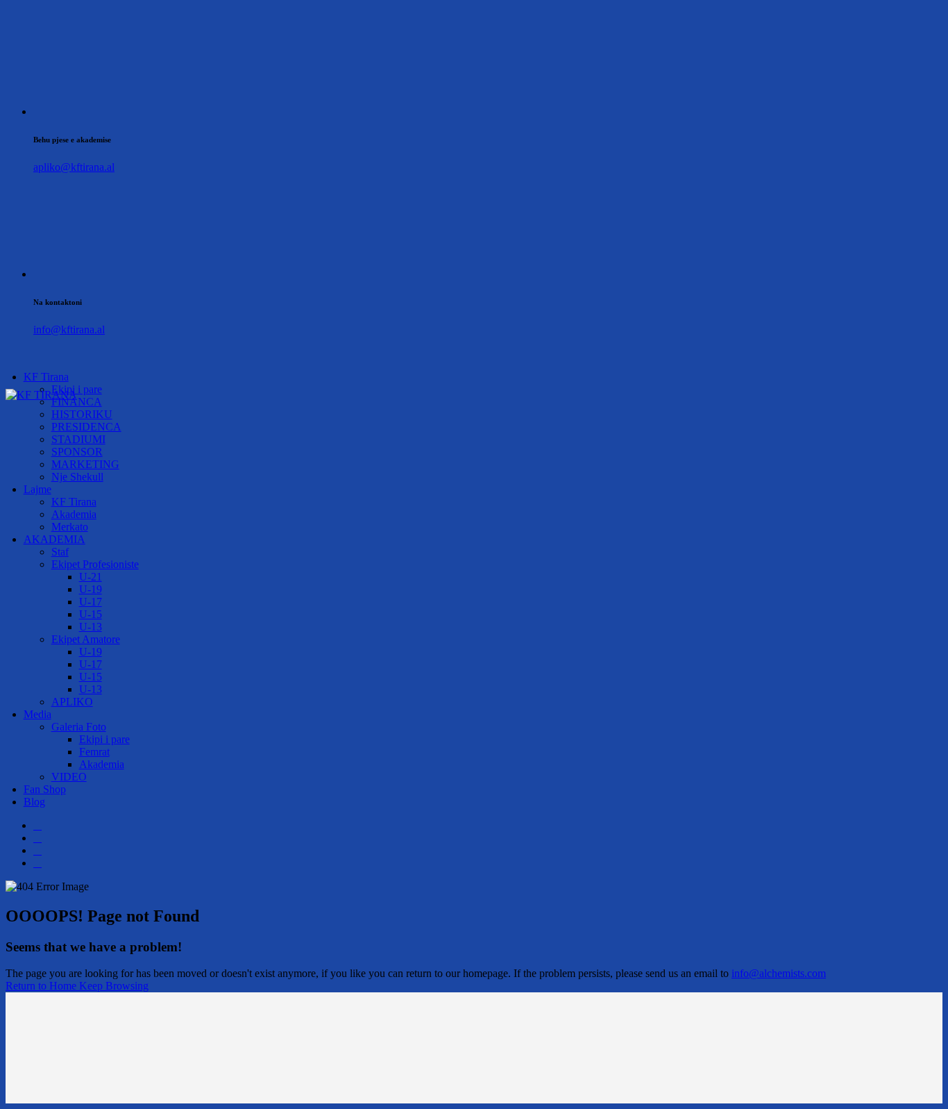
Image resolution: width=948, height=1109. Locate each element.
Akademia (73, 514)
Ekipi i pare (104, 739)
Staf (60, 552)
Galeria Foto (78, 727)
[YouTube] (37, 863)
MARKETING (85, 464)
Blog (34, 802)
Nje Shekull (77, 477)
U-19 (90, 589)
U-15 (90, 614)
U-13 (90, 627)
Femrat (94, 752)
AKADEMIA (54, 539)
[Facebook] (37, 825)
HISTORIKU (81, 414)
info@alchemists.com (778, 973)
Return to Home (42, 986)
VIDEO (69, 777)
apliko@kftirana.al (74, 167)
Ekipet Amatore (85, 639)
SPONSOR (77, 452)
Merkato (69, 527)
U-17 (90, 602)
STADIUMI (78, 439)
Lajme (37, 489)
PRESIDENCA (86, 427)
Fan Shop (45, 789)
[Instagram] (37, 850)
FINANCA (76, 402)
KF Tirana (46, 377)
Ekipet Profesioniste (95, 564)
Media (37, 714)
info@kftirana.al (69, 329)
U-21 (90, 577)
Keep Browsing (114, 986)
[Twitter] (37, 838)
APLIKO (72, 702)
